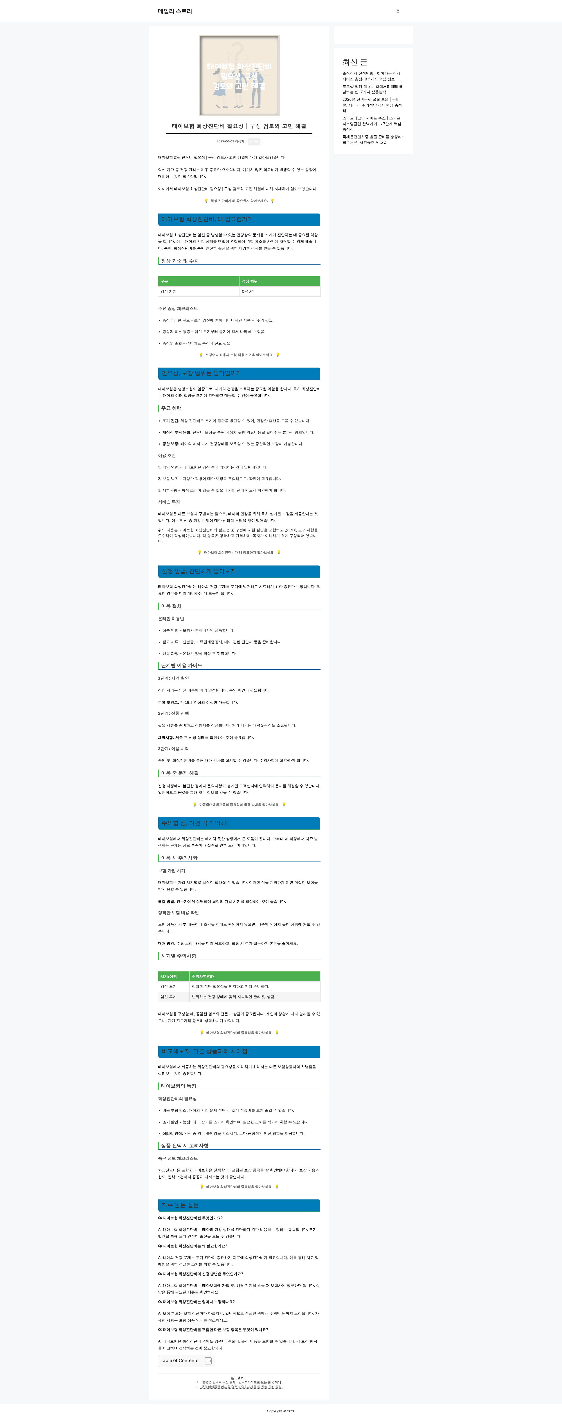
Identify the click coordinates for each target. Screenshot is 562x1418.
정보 (240, 1378)
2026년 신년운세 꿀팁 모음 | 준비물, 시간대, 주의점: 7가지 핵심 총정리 (372, 105)
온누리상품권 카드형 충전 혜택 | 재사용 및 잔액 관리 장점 (241, 1386)
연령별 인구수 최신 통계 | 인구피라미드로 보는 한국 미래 (241, 1382)
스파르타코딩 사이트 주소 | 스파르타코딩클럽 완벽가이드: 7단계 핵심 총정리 (371, 123)
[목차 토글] (206, 1361)
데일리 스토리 (175, 11)
